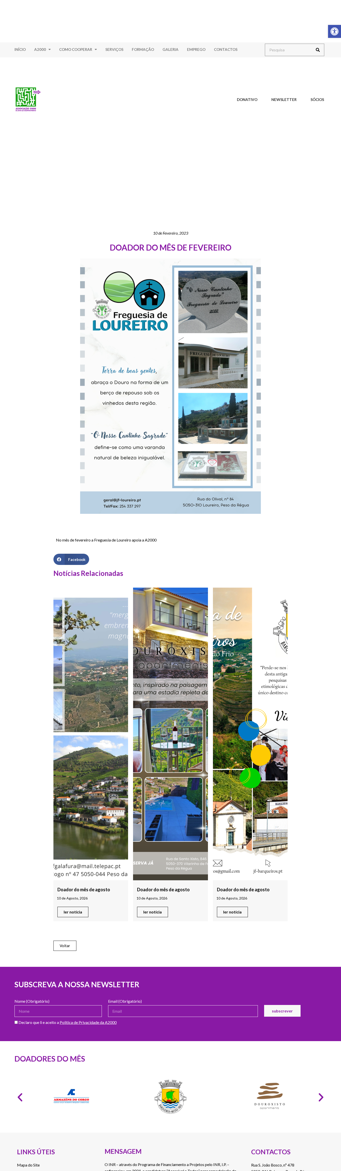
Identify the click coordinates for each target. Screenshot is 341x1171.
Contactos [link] (225, 49)
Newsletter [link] (284, 99)
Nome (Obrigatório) (31, 1001)
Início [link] (20, 49)
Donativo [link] (247, 99)
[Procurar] (318, 50)
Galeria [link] (170, 49)
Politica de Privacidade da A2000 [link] (88, 1022)
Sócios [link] (317, 99)
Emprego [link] (196, 49)
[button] (71, 559)
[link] (334, 31)
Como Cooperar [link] (75, 49)
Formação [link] (143, 49)
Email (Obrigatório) (125, 1001)
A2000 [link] (40, 49)
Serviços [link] (114, 49)
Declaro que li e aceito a (67, 1022)
